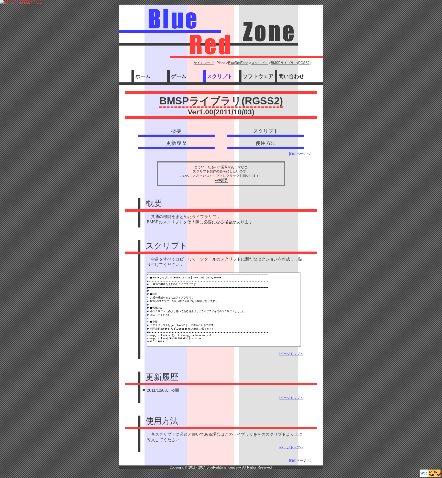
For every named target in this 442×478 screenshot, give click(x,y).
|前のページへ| (300, 154)
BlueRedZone (238, 63)
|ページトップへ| (291, 354)
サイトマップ (204, 63)
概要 (176, 131)
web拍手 (221, 180)
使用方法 (266, 143)
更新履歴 (176, 143)
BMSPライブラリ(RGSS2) (291, 63)
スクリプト (259, 63)
